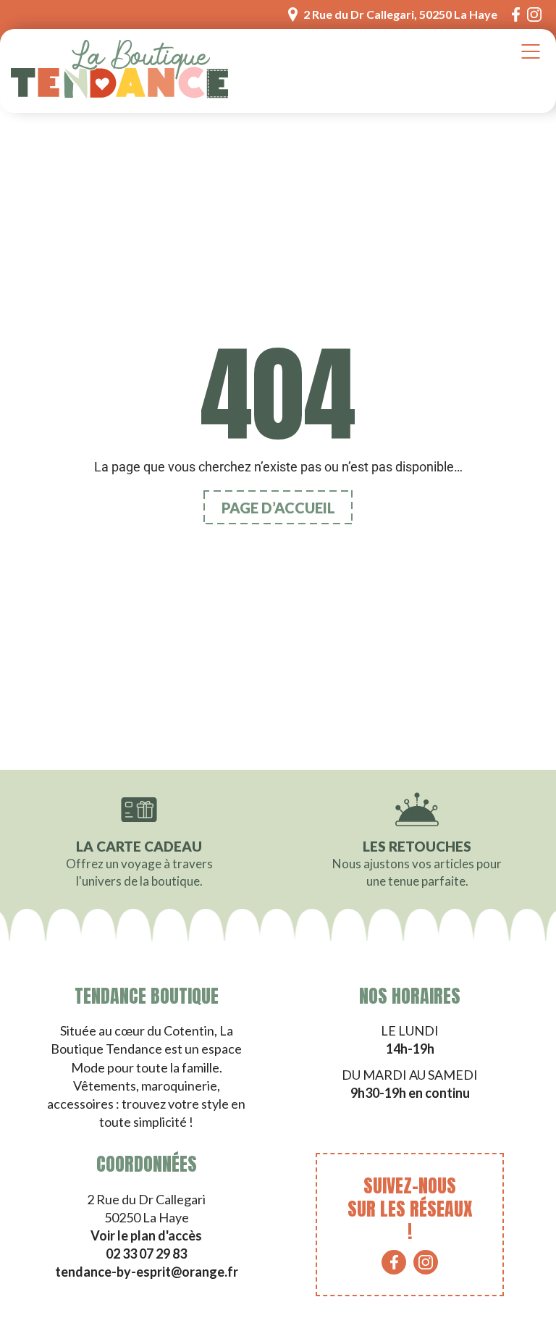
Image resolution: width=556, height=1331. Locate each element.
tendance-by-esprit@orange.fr (146, 1272)
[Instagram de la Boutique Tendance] (534, 14)
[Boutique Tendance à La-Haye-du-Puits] (119, 71)
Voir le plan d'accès (146, 1235)
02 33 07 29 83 (146, 1253)
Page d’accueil (278, 507)
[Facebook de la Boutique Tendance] (516, 14)
